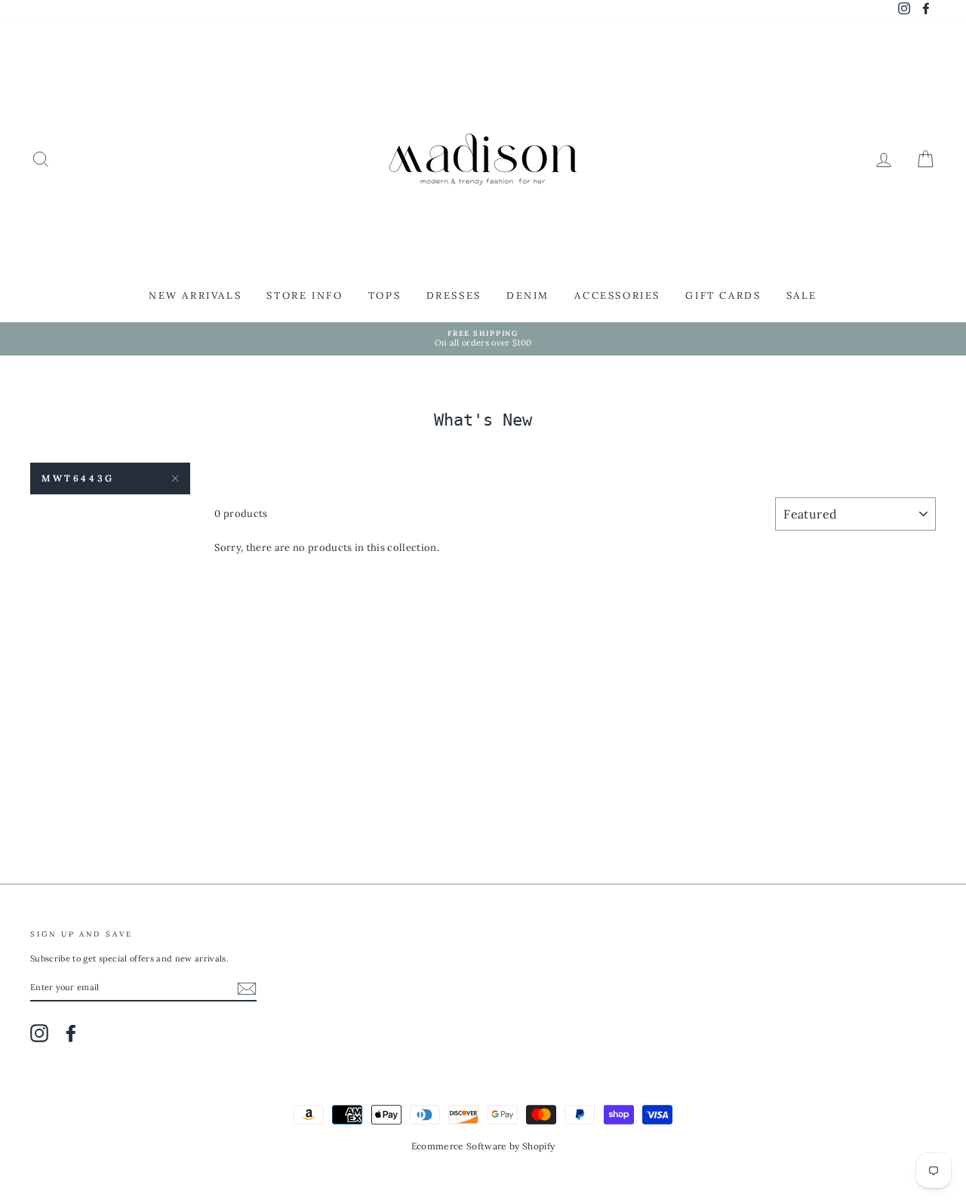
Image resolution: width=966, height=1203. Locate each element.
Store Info (304, 295)
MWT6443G (78, 478)
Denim (527, 295)
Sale (801, 295)
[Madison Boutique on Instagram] (39, 1033)
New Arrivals (195, 295)
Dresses (453, 295)
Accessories (617, 295)
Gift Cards (723, 295)
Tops (384, 295)
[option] (483, 339)
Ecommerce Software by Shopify (483, 1146)
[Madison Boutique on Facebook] (71, 1033)
